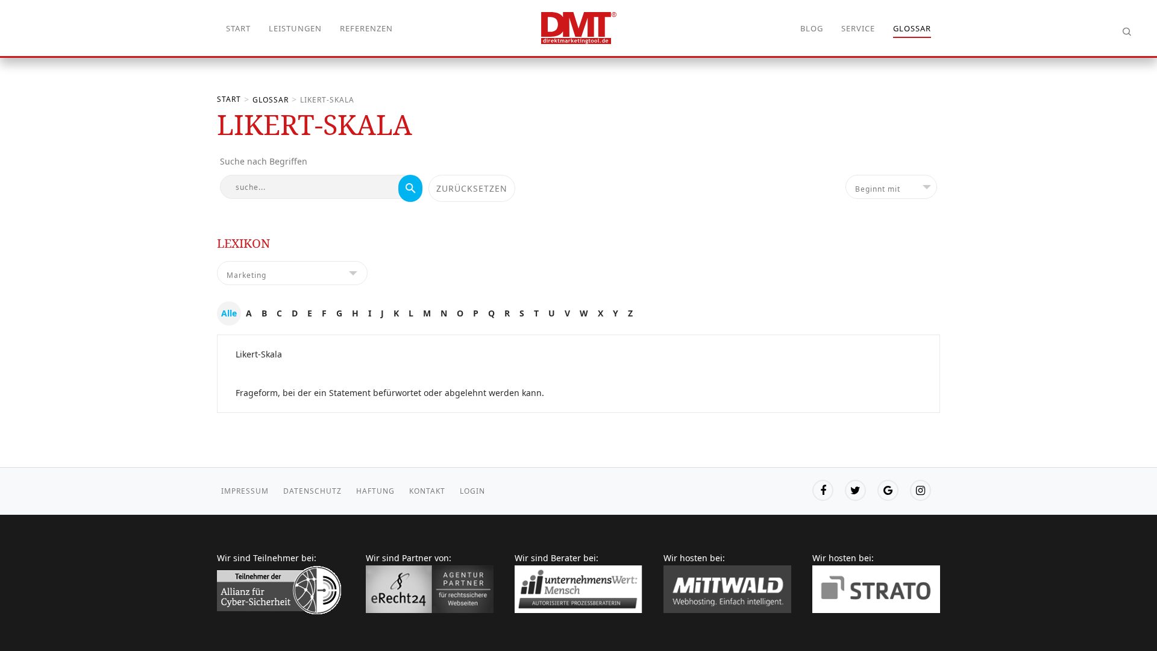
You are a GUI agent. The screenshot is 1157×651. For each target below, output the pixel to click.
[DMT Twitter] (855, 490)
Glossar (912, 28)
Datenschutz (312, 491)
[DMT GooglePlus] (887, 490)
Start (238, 28)
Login (472, 491)
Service (858, 28)
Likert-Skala (259, 354)
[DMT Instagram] (920, 490)
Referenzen (366, 28)
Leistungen (295, 28)
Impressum (245, 491)
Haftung (375, 491)
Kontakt (427, 491)
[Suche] (410, 188)
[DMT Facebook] (822, 490)
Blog (811, 28)
